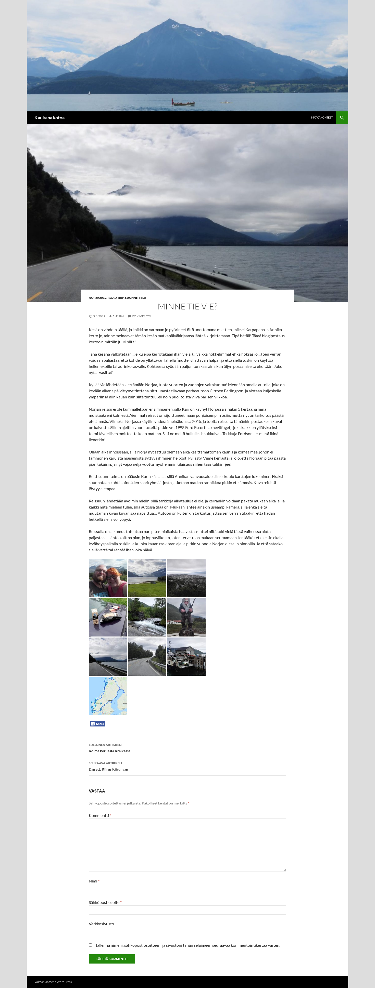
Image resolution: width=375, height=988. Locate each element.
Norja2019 (97, 298)
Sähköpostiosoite (105, 902)
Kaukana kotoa (49, 117)
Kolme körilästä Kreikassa (109, 748)
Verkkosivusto (101, 923)
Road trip (116, 298)
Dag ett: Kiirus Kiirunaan (108, 766)
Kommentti (100, 815)
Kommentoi (141, 316)
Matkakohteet (322, 117)
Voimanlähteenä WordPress (53, 982)
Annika (118, 316)
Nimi (94, 880)
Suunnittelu (135, 298)
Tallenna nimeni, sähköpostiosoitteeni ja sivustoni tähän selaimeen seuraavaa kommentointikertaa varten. (187, 945)
